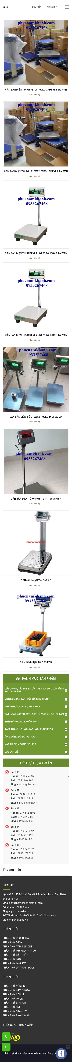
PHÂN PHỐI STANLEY (15, 1011)
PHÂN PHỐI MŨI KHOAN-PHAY (20, 950)
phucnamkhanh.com (36, 1053)
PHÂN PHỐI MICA (12, 942)
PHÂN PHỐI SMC (12, 1007)
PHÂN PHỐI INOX (12, 959)
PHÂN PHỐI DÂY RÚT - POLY (18, 967)
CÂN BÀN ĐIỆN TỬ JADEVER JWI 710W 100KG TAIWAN (36, 335)
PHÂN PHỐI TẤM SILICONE (18, 946)
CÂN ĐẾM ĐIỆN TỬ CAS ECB (36, 662)
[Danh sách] (7, 9)
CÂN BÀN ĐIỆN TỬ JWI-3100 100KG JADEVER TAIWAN (36, 89)
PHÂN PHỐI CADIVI (13, 994)
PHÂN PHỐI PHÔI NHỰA (16, 938)
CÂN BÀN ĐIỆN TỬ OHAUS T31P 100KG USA (36, 498)
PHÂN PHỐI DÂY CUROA (16, 990)
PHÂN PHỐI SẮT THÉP (15, 955)
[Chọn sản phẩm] (36, 49)
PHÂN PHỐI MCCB (13, 998)
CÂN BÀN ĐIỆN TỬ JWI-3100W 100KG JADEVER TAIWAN (36, 171)
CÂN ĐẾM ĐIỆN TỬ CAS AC (36, 580)
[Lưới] (4, 9)
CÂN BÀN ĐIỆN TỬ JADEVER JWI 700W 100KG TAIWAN (36, 253)
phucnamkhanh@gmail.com (27, 902)
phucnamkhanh (20, 911)
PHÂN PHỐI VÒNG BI (14, 986)
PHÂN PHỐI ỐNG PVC (14, 963)
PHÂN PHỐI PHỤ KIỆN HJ (16, 1015)
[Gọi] (6, 1036)
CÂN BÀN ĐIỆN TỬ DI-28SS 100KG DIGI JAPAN (36, 416)
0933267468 (23, 907)
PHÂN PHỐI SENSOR (14, 1002)
